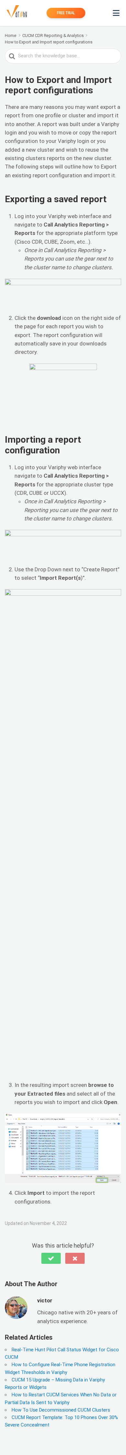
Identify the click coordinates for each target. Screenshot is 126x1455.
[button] (51, 1258)
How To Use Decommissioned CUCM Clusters (61, 1410)
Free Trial (66, 13)
